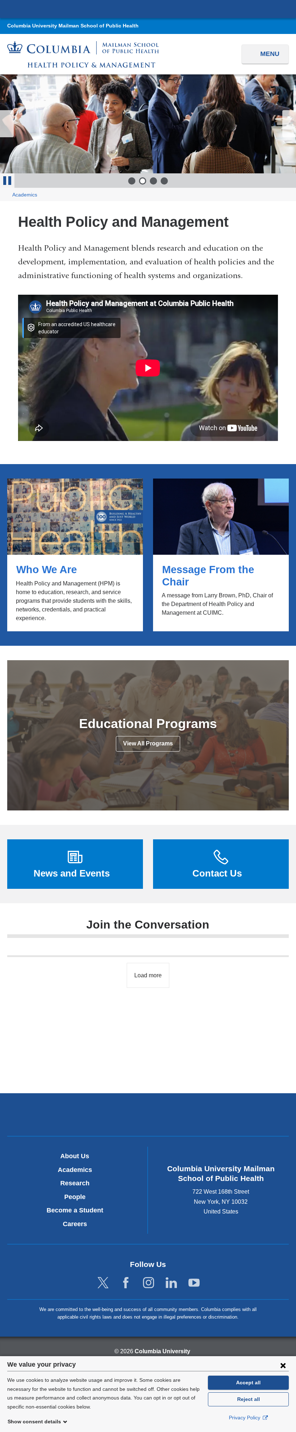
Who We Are (75, 555)
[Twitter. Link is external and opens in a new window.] (103, 1283)
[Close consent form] (283, 1365)
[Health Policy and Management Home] (83, 54)
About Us (74, 1156)
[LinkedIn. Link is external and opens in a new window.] (171, 1283)
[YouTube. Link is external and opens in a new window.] (194, 1283)
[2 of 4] (142, 181)
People (75, 1196)
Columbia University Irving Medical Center (148, 9)
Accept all (248, 1382)
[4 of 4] (164, 181)
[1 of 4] (131, 181)
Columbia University (162, 1351)
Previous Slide (7, 123)
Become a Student (75, 1210)
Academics (24, 195)
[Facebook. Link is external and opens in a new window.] (126, 1283)
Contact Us (217, 873)
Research (75, 1183)
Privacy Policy (245, 1417)
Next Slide (289, 123)
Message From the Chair (221, 555)
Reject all (248, 1399)
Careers (75, 1224)
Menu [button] (269, 53)
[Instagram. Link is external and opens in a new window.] (148, 1283)
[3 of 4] (153, 181)
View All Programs (148, 743)
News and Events (72, 873)
